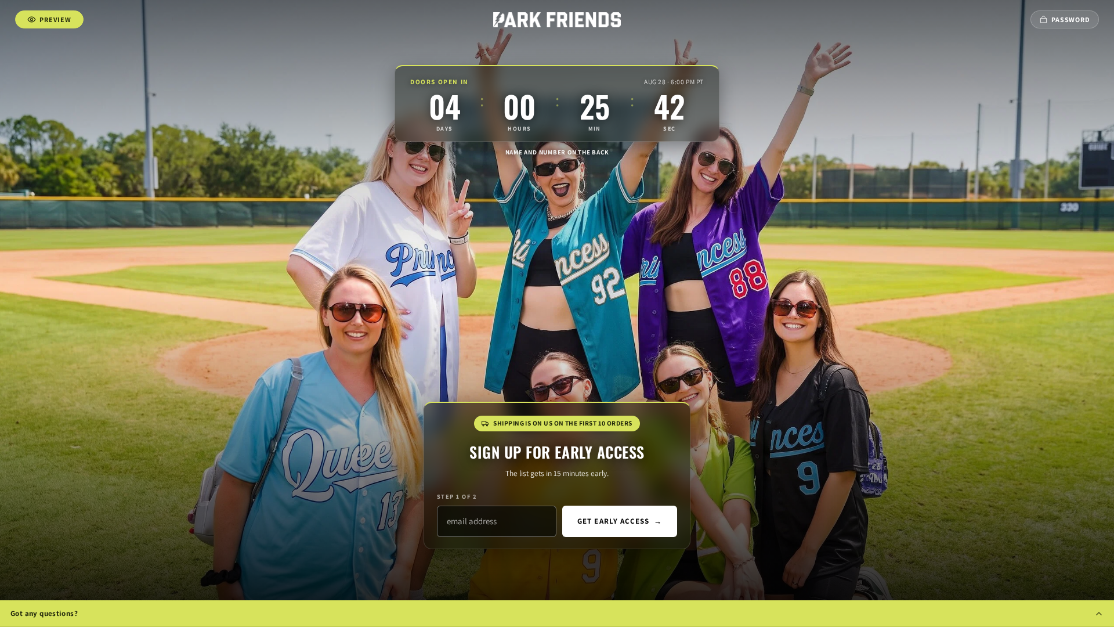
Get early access (619, 521)
